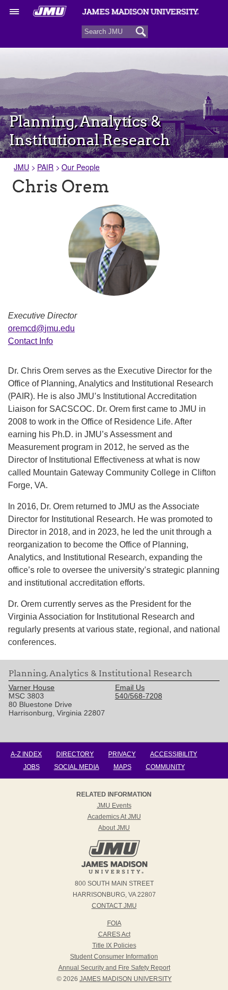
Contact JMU (114, 905)
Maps (122, 767)
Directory (75, 754)
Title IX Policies (114, 945)
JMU (21, 167)
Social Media (76, 767)
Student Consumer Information (114, 956)
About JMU (114, 828)
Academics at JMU (114, 816)
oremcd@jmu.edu (41, 328)
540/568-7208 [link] (138, 696)
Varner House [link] (31, 687)
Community (165, 767)
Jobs (31, 767)
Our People (81, 167)
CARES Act (114, 934)
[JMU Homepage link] (114, 872)
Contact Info (30, 341)
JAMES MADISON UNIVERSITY (126, 979)
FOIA (114, 923)
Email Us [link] (130, 687)
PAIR (45, 167)
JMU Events (114, 805)
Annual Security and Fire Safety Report (114, 967)
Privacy (122, 754)
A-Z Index (26, 754)
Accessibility (173, 754)
